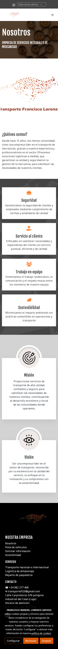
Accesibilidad (13, 555)
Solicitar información (17, 551)
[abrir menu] (52, 14)
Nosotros (10, 543)
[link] (13, 14)
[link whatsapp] (14, 4)
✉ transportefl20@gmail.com (22, 591)
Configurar (13, 641)
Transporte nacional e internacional (27, 567)
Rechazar (30, 641)
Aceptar (46, 641)
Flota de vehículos (16, 547)
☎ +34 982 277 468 (17, 587)
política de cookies (41, 633)
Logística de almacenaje (19, 571)
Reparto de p (13, 575)
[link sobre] (29, 521)
